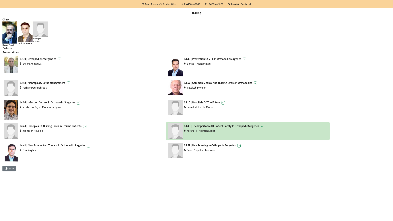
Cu (59, 59)
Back (11, 168)
